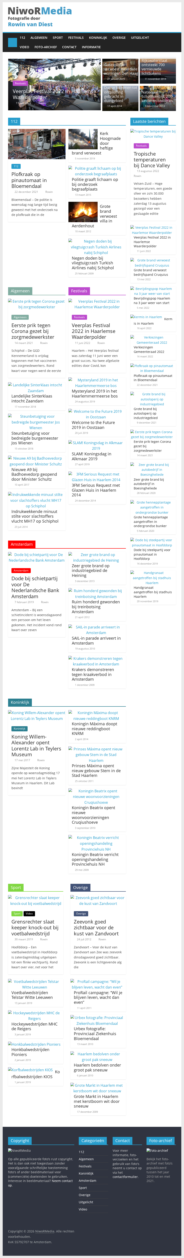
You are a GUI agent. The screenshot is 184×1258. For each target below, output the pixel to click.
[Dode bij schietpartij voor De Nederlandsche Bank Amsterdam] (37, 554)
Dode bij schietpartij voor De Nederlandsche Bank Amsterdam (35, 587)
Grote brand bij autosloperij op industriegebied (146, 413)
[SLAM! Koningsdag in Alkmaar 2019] (96, 442)
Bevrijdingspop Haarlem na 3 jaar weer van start (152, 300)
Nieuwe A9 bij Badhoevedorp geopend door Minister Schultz (34, 474)
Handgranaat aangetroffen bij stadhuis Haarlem (153, 591)
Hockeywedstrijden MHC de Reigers (34, 1026)
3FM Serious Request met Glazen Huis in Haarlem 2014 (96, 490)
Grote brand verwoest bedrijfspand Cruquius (100, 94)
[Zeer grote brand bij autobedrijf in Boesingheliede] (152, 465)
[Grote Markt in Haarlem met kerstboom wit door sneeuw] (96, 1085)
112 (22, 37)
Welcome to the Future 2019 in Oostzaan (93, 425)
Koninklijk (98, 37)
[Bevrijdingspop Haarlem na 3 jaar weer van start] (152, 289)
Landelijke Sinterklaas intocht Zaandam (31, 398)
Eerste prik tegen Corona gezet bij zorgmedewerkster (32, 331)
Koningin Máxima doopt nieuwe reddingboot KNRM (94, 728)
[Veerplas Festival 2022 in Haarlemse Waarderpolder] (97, 301)
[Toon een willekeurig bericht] (171, 42)
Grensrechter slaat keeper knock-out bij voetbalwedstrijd (35, 927)
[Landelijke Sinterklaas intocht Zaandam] (35, 384)
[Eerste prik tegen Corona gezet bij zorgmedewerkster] (37, 301)
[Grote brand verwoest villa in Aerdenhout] (83, 204)
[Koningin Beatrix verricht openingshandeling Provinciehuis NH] (96, 837)
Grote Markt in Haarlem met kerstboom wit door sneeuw (97, 1101)
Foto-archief (46, 47)
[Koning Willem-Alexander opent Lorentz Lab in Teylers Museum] (37, 712)
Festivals (76, 37)
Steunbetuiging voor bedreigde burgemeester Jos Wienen (34, 437)
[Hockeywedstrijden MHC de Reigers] (34, 1012)
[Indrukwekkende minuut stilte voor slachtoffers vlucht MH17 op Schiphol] (35, 494)
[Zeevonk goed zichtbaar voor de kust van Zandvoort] (98, 897)
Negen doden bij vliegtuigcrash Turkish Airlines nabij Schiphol (93, 262)
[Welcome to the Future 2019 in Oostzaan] (96, 411)
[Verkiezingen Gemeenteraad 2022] (152, 337)
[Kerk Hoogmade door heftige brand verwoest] (83, 131)
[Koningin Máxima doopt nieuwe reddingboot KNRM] (96, 712)
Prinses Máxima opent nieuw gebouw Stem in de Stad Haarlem (96, 770)
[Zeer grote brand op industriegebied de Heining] (96, 554)
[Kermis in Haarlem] (146, 317)
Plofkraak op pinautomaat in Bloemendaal (29, 180)
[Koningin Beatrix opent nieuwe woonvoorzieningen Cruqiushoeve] (96, 791)
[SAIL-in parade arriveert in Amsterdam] (96, 627)
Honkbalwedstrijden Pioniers (30, 1052)
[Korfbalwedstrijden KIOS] (30, 1069)
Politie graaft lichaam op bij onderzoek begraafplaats (95, 184)
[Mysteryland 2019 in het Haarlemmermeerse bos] (96, 380)
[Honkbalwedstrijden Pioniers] (34, 1044)
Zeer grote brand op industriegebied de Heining (91, 570)
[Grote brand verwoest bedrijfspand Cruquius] (152, 260)
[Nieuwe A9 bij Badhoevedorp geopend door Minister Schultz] (35, 458)
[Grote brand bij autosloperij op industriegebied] (152, 394)
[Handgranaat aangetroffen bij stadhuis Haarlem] (152, 573)
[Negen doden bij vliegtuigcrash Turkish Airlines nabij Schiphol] (96, 241)
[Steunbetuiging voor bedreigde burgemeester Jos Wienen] (35, 416)
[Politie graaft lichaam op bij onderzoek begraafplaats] (96, 168)
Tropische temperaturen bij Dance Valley (152, 159)
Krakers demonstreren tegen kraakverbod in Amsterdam (93, 674)
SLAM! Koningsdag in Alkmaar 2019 (91, 456)
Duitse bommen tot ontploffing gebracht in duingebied (120, 94)
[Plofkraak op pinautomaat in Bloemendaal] (37, 131)
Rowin (89, 103)
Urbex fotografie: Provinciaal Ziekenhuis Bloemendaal (95, 1033)
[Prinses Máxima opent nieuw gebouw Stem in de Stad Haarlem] (96, 749)
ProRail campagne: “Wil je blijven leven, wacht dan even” (98, 997)
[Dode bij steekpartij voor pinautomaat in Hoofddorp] (152, 540)
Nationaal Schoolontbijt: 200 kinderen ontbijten (157, 96)
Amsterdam (21, 570)
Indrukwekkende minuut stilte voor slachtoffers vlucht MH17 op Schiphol (35, 516)
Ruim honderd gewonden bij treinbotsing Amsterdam (96, 606)
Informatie (91, 47)
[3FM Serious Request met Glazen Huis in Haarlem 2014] (96, 474)
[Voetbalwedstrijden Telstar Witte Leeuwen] (34, 981)
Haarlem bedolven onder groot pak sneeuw (97, 1067)
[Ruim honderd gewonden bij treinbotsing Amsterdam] (96, 590)
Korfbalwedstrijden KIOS (35, 1074)
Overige (119, 37)
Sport (58, 37)
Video (24, 47)
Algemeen (39, 37)
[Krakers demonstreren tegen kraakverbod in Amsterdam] (96, 658)
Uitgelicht (140, 37)
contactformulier (125, 1177)
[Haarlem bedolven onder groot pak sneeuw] (96, 1054)
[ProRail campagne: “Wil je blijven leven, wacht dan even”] (96, 981)
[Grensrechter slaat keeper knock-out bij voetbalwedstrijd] (35, 897)
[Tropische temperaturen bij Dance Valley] (153, 131)
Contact (69, 47)
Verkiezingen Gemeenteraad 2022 (149, 349)
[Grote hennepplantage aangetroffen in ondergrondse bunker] (152, 502)
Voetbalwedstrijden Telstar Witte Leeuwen (32, 995)
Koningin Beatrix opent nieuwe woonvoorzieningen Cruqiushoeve (93, 815)
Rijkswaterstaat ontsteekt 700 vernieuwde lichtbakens (154, 67)
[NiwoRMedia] (12, 42)
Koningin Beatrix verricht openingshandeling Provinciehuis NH (95, 859)
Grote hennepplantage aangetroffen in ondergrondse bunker (151, 521)
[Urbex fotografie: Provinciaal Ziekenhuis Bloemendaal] (96, 1017)
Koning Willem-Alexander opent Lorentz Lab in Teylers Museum (36, 745)
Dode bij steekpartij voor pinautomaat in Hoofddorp (152, 554)
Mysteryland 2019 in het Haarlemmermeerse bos (95, 393)
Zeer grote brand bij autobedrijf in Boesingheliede (149, 483)
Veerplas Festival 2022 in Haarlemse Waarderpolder (93, 331)
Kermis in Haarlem (153, 321)
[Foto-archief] (157, 1150)
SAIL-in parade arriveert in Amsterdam (96, 640)
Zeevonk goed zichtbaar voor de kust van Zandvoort (96, 927)
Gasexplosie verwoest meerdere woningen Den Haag (121, 69)
